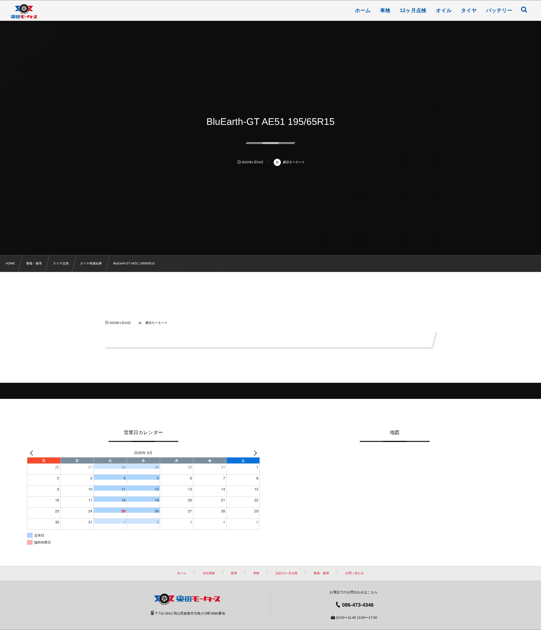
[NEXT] (254, 452)
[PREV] (32, 452)
